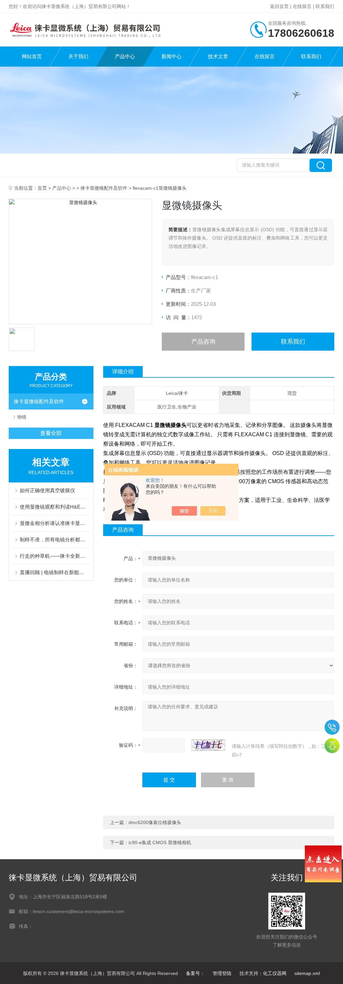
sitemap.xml (307, 973)
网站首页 (32, 56)
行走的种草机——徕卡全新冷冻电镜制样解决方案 (54, 556)
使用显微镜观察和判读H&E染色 (54, 507)
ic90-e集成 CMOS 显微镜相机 (160, 842)
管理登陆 (222, 973)
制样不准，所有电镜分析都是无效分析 (54, 539)
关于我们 (78, 56)
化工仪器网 (274, 973)
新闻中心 (171, 56)
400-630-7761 (332, 727)
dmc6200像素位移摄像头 (155, 822)
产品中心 (125, 56)
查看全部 (51, 433)
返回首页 (279, 6)
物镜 (21, 417)
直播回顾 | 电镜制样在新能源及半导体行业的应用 (54, 572)
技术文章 (218, 56)
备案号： (195, 973)
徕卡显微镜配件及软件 (103, 188)
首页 (42, 188)
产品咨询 (203, 341)
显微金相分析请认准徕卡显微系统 (54, 523)
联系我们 (325, 6)
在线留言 (302, 6)
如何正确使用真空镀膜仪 (47, 490)
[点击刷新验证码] (208, 745)
